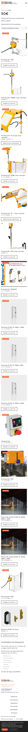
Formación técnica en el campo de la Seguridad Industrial (13, 647)
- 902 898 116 (11, 684)
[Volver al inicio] (9, 3)
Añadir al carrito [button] (9, 65)
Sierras (5, 664)
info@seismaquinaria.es (7, 686)
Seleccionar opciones (11, 143)
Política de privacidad (8, 716)
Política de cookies (7, 719)
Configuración (13, 729)
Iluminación (7, 662)
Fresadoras (7, 660)
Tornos (5, 668)
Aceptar (4, 729)
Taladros (6, 666)
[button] (26, 3)
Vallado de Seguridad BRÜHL (11, 671)
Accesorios (7, 656)
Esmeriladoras (8, 658)
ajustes (20, 726)
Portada (4, 10)
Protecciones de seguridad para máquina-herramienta (12, 652)
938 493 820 (4, 684)
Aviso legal (19, 719)
